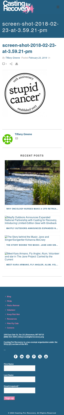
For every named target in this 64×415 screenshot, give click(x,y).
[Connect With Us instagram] (28, 357)
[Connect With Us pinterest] (34, 357)
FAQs (9, 301)
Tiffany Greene (12, 57)
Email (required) (11, 386)
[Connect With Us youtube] (46, 357)
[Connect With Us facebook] (16, 357)
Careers (10, 327)
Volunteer (11, 309)
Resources (12, 318)
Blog (9, 296)
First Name (9, 364)
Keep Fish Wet (13, 314)
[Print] (18, 63)
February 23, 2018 (38, 57)
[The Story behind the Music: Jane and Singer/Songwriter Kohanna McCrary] (32, 238)
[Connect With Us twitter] (40, 357)
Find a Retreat (13, 305)
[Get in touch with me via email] (16, 138)
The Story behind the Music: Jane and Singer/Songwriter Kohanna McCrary (33, 245)
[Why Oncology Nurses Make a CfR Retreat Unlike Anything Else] (32, 182)
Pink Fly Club (12, 323)
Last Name (9, 375)
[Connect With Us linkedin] (22, 357)
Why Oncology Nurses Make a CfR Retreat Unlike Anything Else (33, 208)
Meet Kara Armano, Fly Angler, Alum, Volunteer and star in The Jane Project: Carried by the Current (33, 264)
